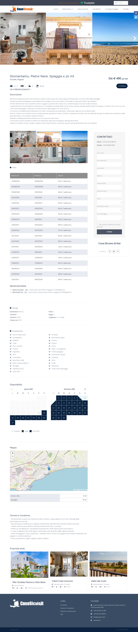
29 (39, 418)
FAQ (61, 614)
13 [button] (60, 61)
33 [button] (98, 61)
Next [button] (134, 39)
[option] (23, 39)
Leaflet (75, 490)
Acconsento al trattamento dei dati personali (108, 226)
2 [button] (39, 61)
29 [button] (90, 61)
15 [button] (63, 61)
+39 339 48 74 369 (99, 611)
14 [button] (62, 61)
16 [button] (65, 61)
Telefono (99, 176)
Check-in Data (101, 183)
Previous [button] (3, 39)
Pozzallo (21, 585)
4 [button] (42, 61)
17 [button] (67, 61)
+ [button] (12, 453)
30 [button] (92, 61)
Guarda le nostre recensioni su (69, 3)
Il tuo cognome (101, 160)
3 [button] (40, 61)
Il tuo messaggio (102, 214)
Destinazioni (67, 9)
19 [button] (71, 61)
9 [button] (52, 61)
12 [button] (58, 61)
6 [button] (46, 61)
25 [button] (83, 61)
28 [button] (88, 61)
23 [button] (79, 61)
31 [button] (94, 61)
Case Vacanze (82, 9)
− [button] (12, 456)
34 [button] (100, 61)
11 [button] (56, 61)
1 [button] (37, 61)
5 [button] (44, 61)
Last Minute (96, 9)
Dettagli (15, 308)
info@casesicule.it (99, 617)
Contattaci (122, 86)
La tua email (100, 168)
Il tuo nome (100, 153)
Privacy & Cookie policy (68, 611)
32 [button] (96, 61)
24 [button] (81, 61)
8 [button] (50, 61)
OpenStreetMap (83, 490)
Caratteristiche (17, 331)
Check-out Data (101, 191)
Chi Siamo (63, 605)
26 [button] (85, 61)
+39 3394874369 (108, 145)
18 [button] (69, 61)
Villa (15, 585)
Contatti (126, 9)
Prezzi (14, 168)
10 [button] (54, 61)
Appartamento (58, 584)
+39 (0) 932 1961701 (109, 142)
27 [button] (86, 61)
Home (56, 9)
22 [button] (77, 61)
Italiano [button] (121, 3)
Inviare (109, 232)
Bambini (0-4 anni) (103, 206)
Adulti (98, 199)
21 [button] (75, 61)
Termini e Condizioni (67, 608)
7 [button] (48, 61)
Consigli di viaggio (111, 9)
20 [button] (73, 61)
